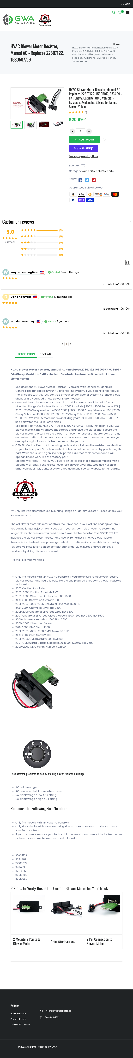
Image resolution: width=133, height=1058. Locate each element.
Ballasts (101, 171)
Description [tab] (26, 354)
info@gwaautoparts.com (58, 1010)
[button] (62, 344)
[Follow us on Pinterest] (94, 180)
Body (110, 171)
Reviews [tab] (45, 354)
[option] (17, 125)
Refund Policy (18, 1013)
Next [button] (69, 125)
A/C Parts (88, 171)
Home (116, 44)
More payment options (83, 156)
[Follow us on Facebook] (80, 180)
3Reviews (10, 242)
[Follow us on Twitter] (87, 180)
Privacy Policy (18, 1019)
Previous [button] (5, 125)
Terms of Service (20, 1024)
